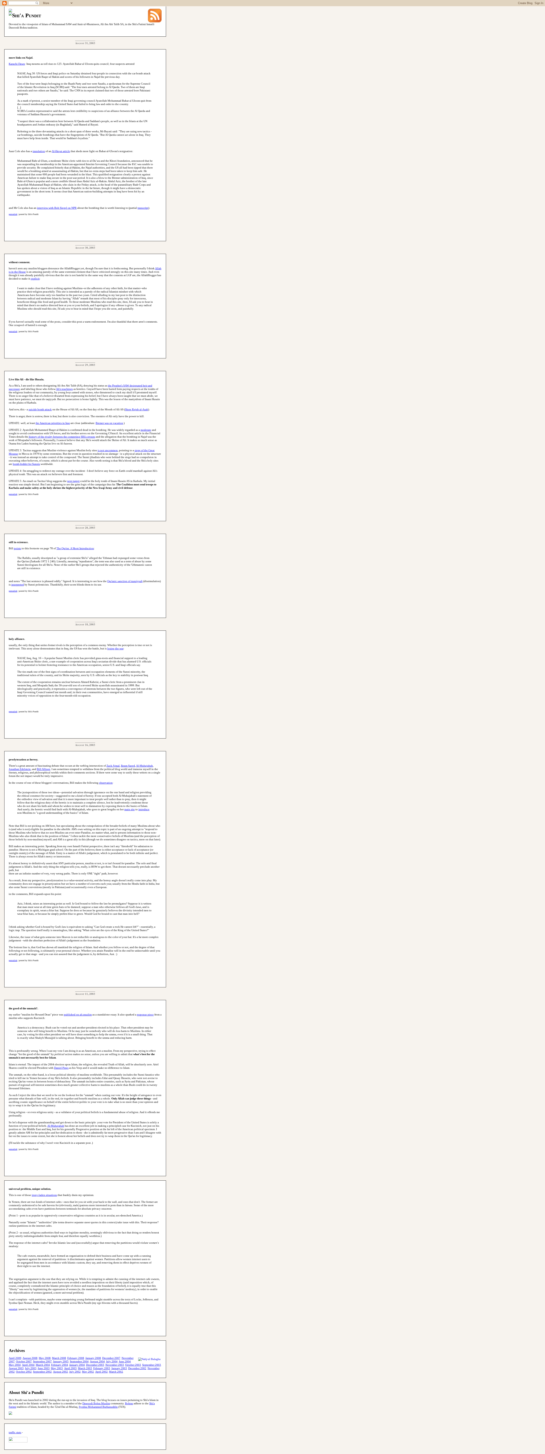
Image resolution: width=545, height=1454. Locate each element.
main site (129, 809)
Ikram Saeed (128, 765)
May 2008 (45, 1358)
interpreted (17, 584)
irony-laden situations (44, 1195)
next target (73, 481)
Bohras (129, 1403)
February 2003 (101, 1368)
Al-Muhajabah (144, 765)
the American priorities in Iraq (53, 423)
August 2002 (60, 1371)
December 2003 (95, 1364)
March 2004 (43, 1364)
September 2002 (42, 1371)
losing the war (115, 648)
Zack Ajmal (113, 765)
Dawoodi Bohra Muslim (96, 1403)
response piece (145, 1014)
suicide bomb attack (40, 409)
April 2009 (15, 1358)
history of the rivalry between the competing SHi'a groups (61, 436)
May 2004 (15, 1364)
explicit (35, 278)
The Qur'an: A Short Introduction (75, 548)
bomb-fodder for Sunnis (26, 464)
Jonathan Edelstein (20, 769)
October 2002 (24, 1371)
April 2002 (101, 1371)
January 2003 (119, 1368)
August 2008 (30, 1358)
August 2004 (97, 1361)
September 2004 (79, 1361)
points (17, 548)
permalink (13, 214)
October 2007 (24, 1361)
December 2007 (111, 1358)
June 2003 (44, 1368)
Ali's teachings (64, 389)
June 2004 (125, 1361)
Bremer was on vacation (109, 423)
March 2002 (116, 1371)
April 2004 (28, 1364)
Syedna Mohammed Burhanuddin (98, 1406)
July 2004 (112, 1361)
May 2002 (88, 1371)
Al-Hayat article (61, 151)
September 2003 (151, 1364)
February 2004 (59, 1364)
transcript (143, 207)
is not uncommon (108, 450)
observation (106, 782)
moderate (146, 429)
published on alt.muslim (78, 1014)
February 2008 (75, 1358)
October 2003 (133, 1364)
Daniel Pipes (61, 1067)
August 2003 (16, 1368)
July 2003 (30, 1368)
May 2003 (57, 1368)
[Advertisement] (86, 227)
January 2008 (93, 1358)
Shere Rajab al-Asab (136, 409)
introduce (143, 809)
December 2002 (137, 1368)
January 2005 (61, 1361)
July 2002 (75, 1371)
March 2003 (85, 1368)
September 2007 (42, 1361)
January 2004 (77, 1364)
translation (39, 151)
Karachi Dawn (17, 63)
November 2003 (114, 1364)
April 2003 (70, 1368)
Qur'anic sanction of (125, 581)
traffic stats (15, 1432)
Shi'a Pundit (26, 15)
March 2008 (59, 1358)
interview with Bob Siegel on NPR (57, 207)
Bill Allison (43, 769)
